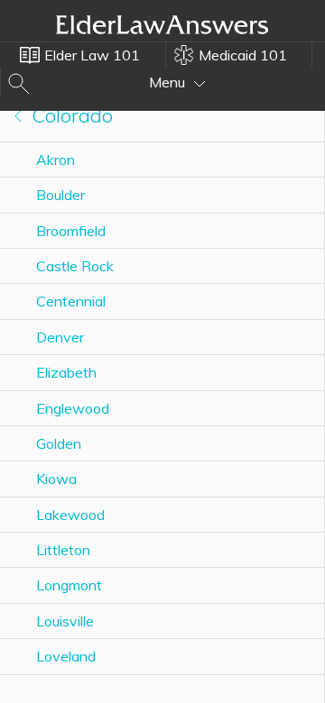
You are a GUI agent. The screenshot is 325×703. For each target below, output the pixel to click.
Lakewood (70, 515)
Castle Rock (75, 266)
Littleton (63, 550)
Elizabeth (66, 372)
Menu (169, 82)
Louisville (65, 621)
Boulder (60, 195)
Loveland (66, 656)
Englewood (72, 408)
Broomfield (71, 231)
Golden (58, 443)
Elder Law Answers (162, 24)
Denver (60, 337)
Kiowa (56, 479)
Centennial (71, 301)
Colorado (69, 115)
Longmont (69, 585)
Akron (55, 160)
